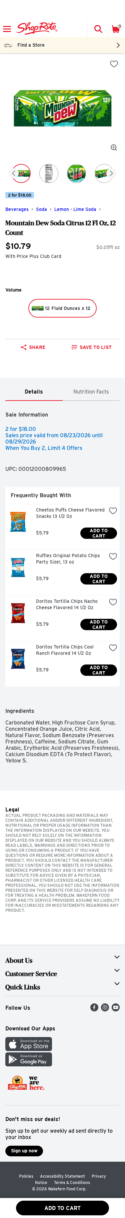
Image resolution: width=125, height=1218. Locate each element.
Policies (26, 1176)
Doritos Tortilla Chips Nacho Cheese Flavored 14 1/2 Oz (67, 604)
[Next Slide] (111, 173)
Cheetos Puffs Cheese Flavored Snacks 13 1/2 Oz (71, 513)
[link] (92, 347)
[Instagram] (105, 1009)
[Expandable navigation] (7, 29)
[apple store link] (28, 1049)
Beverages (17, 209)
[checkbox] (114, 64)
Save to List (96, 347)
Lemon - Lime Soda (75, 209)
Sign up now (24, 1150)
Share (37, 347)
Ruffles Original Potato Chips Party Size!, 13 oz (68, 559)
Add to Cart (99, 533)
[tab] (34, 392)
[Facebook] (94, 1009)
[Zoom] (114, 148)
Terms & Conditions (72, 1182)
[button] (98, 29)
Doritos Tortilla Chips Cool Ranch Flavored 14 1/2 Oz (65, 650)
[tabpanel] (62, 582)
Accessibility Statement (62, 1176)
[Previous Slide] (13, 173)
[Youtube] (116, 1009)
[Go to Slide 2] (48, 173)
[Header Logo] (35, 29)
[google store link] (28, 1064)
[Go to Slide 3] (76, 173)
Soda (41, 209)
